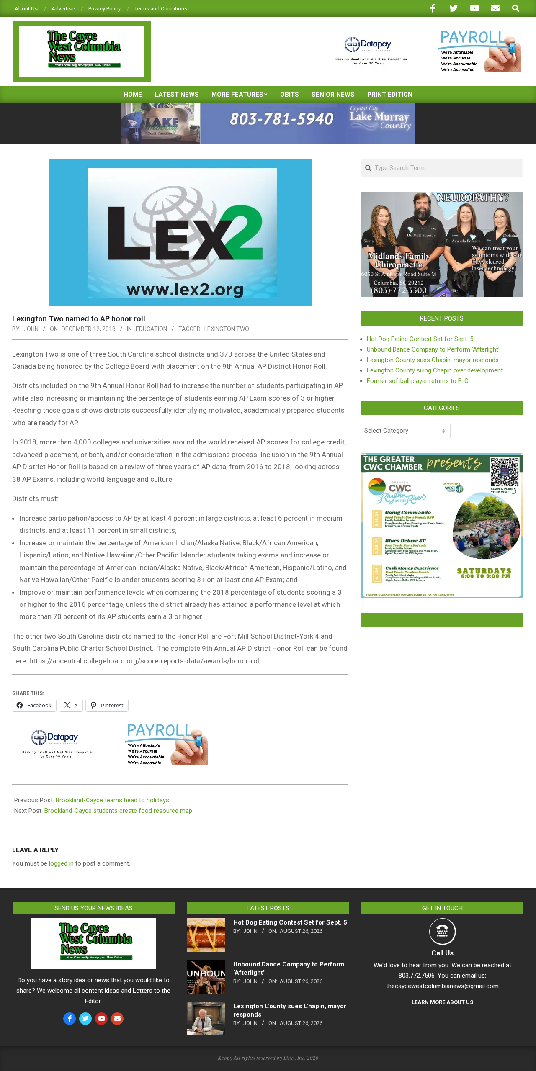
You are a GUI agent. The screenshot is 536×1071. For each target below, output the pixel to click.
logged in (61, 863)
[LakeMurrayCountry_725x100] (268, 107)
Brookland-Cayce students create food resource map (118, 810)
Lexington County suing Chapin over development (435, 370)
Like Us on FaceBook (442, 620)
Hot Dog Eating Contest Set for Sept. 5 (420, 339)
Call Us (442, 953)
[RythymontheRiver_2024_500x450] (442, 458)
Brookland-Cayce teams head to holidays (112, 800)
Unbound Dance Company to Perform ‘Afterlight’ (433, 349)
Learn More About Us (442, 1002)
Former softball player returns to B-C (418, 381)
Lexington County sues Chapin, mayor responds (433, 360)
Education (151, 329)
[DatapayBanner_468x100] (423, 34)
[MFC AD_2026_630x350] (442, 196)
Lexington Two (226, 329)
